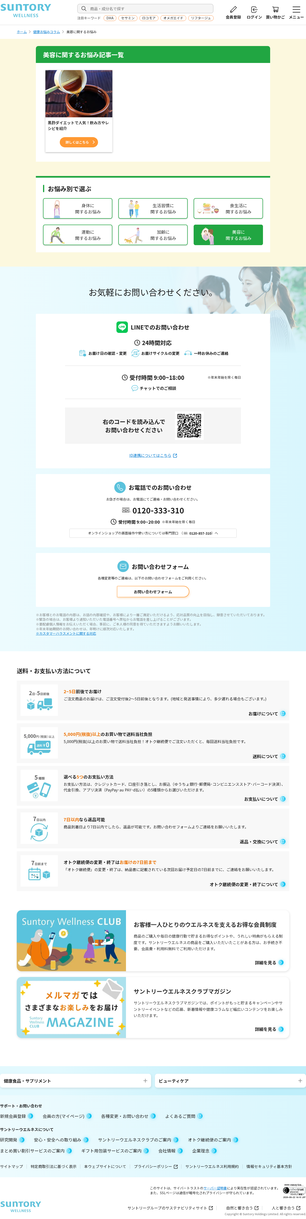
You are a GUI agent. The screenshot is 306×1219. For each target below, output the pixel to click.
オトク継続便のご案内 (209, 1139)
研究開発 (8, 1139)
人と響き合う (283, 1208)
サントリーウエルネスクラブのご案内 (134, 1139)
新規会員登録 (13, 1116)
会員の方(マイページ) (63, 1116)
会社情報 (166, 1150)
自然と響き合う (239, 1208)
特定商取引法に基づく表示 (53, 1166)
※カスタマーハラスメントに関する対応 (66, 633)
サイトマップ (11, 1166)
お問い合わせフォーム (153, 591)
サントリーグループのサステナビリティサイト (167, 1208)
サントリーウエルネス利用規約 (212, 1166)
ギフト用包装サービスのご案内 (111, 1150)
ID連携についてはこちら (150, 455)
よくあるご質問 (180, 1116)
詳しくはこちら (77, 142)
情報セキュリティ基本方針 (269, 1166)
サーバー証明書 (215, 1188)
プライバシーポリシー (153, 1166)
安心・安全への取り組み (57, 1139)
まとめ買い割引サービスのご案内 (32, 1150)
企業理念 (200, 1150)
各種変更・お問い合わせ (124, 1116)
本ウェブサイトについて (105, 1166)
